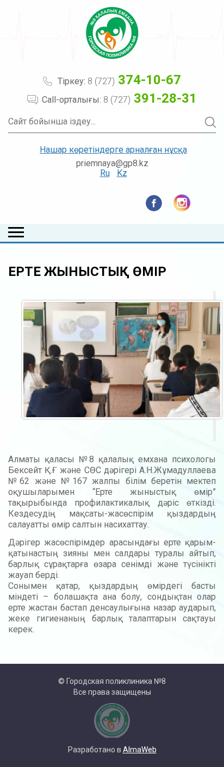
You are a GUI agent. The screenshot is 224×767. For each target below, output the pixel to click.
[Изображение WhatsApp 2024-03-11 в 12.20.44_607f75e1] (121, 359)
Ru (105, 173)
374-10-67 (134, 79)
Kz (122, 173)
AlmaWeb (140, 749)
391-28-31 (150, 98)
